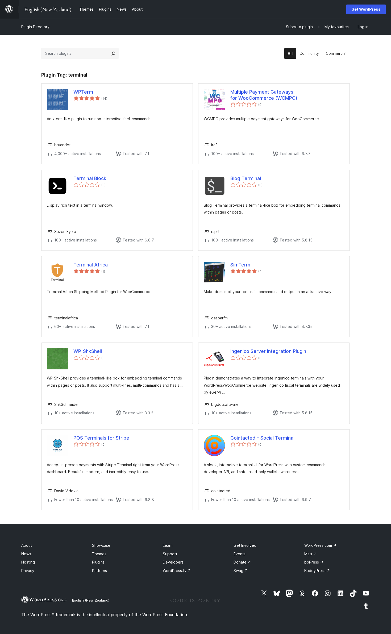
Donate (242, 562)
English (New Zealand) (90, 600)
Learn (168, 545)
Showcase (101, 545)
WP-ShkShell (87, 351)
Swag (241, 570)
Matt (310, 554)
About (26, 545)
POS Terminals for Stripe (101, 438)
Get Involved (245, 545)
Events (240, 554)
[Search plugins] (113, 53)
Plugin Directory (35, 26)
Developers (173, 562)
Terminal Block (89, 178)
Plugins (98, 562)
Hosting (28, 562)
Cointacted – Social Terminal (262, 438)
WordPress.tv (177, 570)
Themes (99, 554)
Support (170, 554)
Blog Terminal (245, 178)
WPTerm (83, 92)
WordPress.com (320, 545)
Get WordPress (366, 9)
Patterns (99, 570)
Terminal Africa (90, 265)
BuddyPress (317, 570)
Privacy (27, 570)
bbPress (313, 562)
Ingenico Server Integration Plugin (268, 351)
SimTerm (240, 265)
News (26, 554)
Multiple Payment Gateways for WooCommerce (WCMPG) (263, 95)
